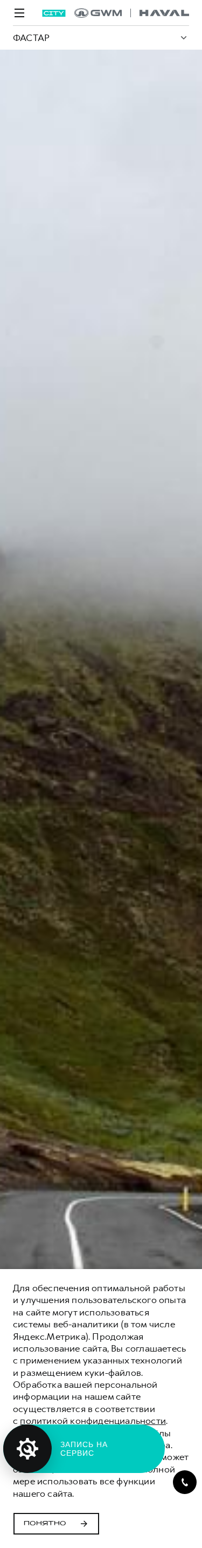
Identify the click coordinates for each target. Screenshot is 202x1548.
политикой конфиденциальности (93, 1421)
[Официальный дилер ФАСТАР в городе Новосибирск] (131, 13)
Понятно (45, 1523)
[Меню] (19, 12)
